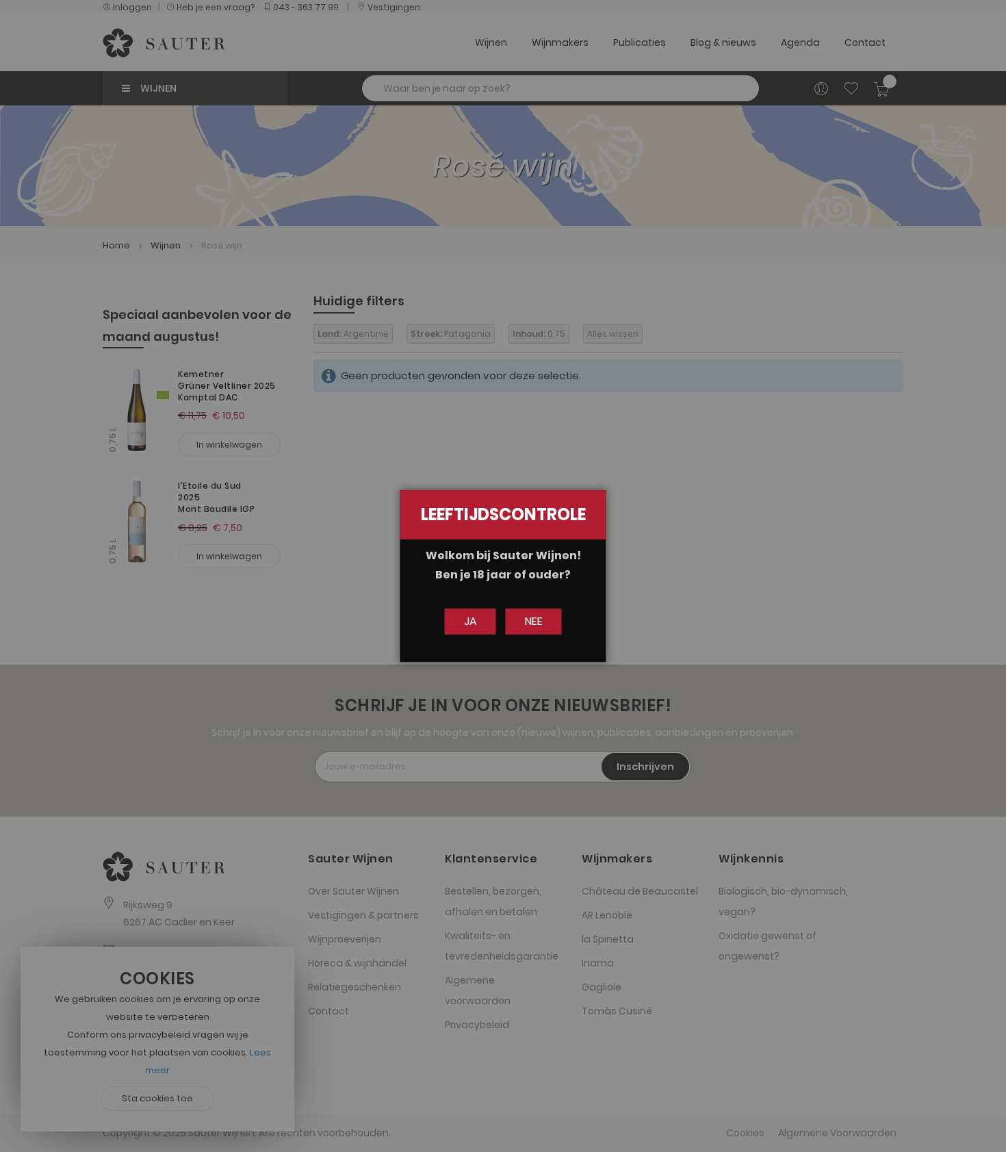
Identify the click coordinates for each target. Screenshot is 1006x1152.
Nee (534, 621)
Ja (470, 621)
